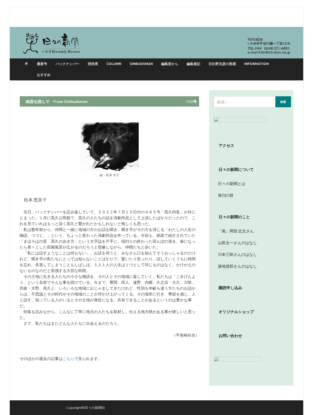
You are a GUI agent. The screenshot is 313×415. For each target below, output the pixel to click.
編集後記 (193, 64)
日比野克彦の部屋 (222, 64)
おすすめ (44, 75)
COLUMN (113, 64)
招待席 (93, 64)
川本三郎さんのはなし (235, 254)
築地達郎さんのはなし (235, 266)
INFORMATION (256, 64)
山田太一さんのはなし (235, 242)
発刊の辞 (226, 195)
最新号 (42, 64)
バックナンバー (67, 64)
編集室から (169, 64)
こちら (68, 358)
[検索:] (252, 101)
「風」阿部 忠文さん (234, 231)
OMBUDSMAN (141, 64)
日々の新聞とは (229, 183)
